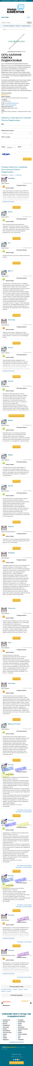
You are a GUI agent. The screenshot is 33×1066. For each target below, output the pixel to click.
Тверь (4, 1036)
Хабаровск (6, 1039)
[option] (16, 1003)
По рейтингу (18, 175)
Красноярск (21, 1027)
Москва (5, 1028)
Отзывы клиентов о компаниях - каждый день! (13, 0)
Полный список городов (16, 1042)
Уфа (19, 1037)
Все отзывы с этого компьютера (24, 811)
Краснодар (6, 1027)
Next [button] (31, 1003)
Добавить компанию (16, 1062)
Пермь (19, 1030)
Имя (2, 124)
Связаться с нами (16, 1054)
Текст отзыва (5, 137)
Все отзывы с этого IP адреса (24, 810)
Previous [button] (2, 1003)
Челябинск (21, 1039)
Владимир (20, 1020)
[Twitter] (15, 1059)
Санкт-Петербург (22, 1034)
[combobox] (16, 133)
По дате (11, 175)
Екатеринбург (21, 1021)
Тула (19, 1036)
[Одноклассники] (17, 1059)
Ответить (16, 207)
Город (2, 146)
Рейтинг (18, 25)
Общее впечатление (7, 130)
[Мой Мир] (19, 1059)
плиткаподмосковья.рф (10, 104)
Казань (20, 1023)
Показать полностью (8, 201)
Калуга (20, 1025)
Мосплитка (16, 1003)
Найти (29, 22)
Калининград (6, 1025)
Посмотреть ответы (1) (16, 415)
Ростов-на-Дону (7, 1032)
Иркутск (5, 1023)
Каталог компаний (9, 25)
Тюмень (5, 1037)
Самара (5, 1034)
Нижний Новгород (23, 1028)
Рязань (20, 1032)
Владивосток (6, 1020)
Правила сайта (26, 25)
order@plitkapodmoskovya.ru (12, 103)
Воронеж (5, 1021)
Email (18, 146)
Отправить (27, 159)
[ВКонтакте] (13, 1059)
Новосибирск (6, 1030)
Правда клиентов (11, 1047)
